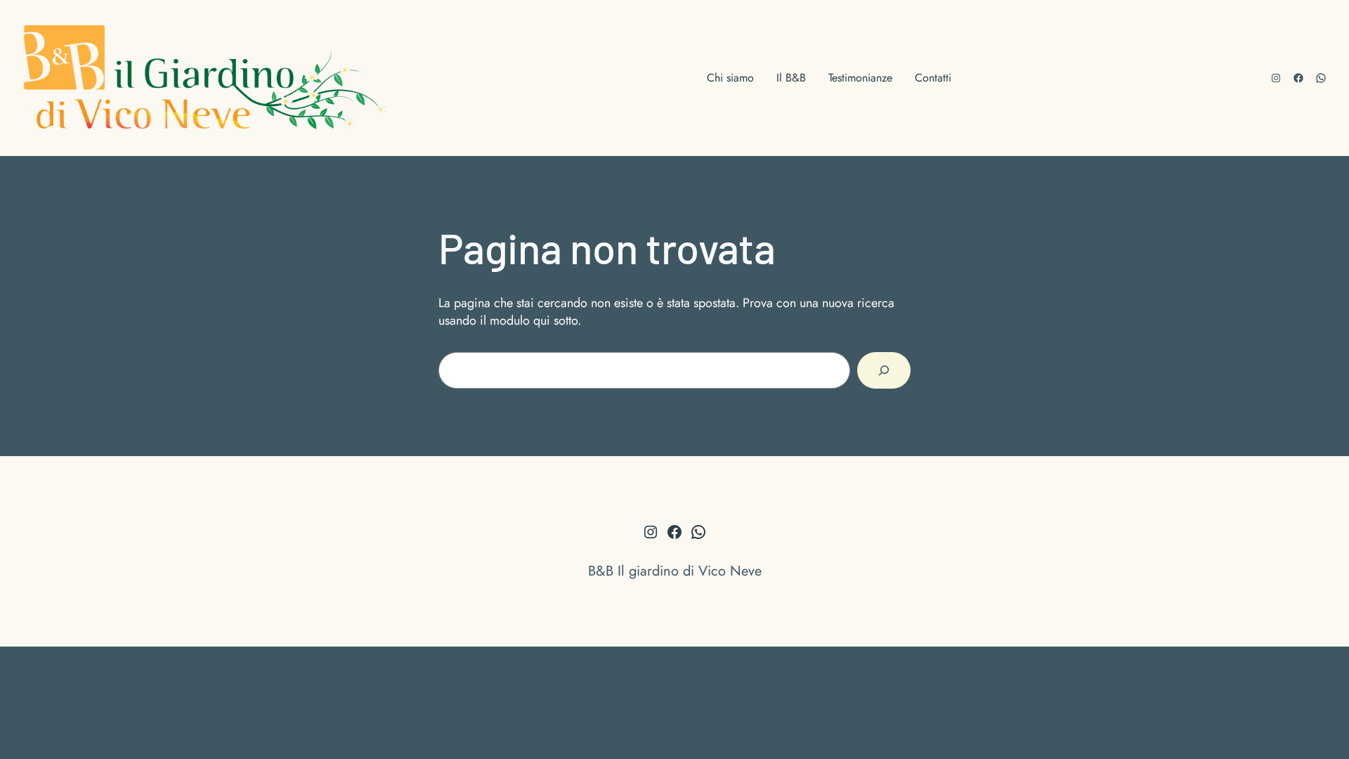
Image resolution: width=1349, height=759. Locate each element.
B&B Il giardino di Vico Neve (675, 571)
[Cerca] (884, 370)
